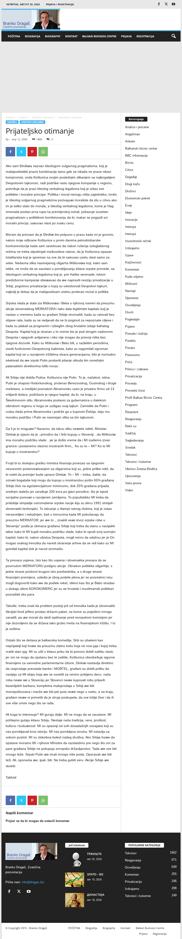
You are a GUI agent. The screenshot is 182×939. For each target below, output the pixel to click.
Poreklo (130, 341)
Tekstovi (131, 454)
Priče (128, 362)
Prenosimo (132, 355)
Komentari (132, 269)
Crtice (129, 170)
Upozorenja (133, 476)
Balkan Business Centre (99, 36)
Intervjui (130, 227)
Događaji (131, 177)
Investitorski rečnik (138, 241)
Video (129, 490)
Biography (52, 36)
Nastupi (130, 291)
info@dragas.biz (33, 882)
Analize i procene (137, 127)
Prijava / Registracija (60, 4)
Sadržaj (23, 117)
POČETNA (14, 36)
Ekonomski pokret (137, 198)
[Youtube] (173, 4)
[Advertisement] (91, 77)
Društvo (130, 191)
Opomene (131, 298)
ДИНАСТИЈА (95, 895)
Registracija (145, 36)
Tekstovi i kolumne (43, 117)
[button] (173, 36)
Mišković (131, 284)
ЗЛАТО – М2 (95, 874)
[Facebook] (159, 4)
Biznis (129, 162)
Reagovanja (133, 419)
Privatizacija (133, 376)
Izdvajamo (132, 248)
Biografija (32, 36)
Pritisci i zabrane (136, 369)
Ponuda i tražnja (136, 333)
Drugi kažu (132, 184)
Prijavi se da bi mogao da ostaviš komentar (37, 821)
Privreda (130, 383)
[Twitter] (166, 4)
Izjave (129, 255)
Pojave (130, 326)
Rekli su (130, 426)
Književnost (133, 262)
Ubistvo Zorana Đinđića (141, 469)
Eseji (128, 205)
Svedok (130, 447)
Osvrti (129, 312)
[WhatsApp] (43, 151)
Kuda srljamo (134, 276)
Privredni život (135, 390)
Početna (10, 117)
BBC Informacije (136, 155)
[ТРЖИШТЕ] (74, 859)
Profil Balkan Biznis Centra (143, 397)
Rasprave (131, 412)
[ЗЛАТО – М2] (74, 880)
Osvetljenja (133, 305)
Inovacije (131, 219)
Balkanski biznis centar (141, 148)
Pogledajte (132, 319)
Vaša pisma (133, 483)
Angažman (132, 134)
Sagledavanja (134, 440)
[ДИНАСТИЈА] (74, 900)
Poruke (130, 348)
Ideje (128, 212)
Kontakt (71, 36)
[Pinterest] (32, 151)
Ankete (130, 141)
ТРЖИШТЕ (94, 854)
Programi (131, 405)
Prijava (126, 36)
